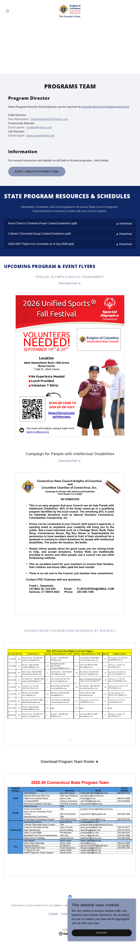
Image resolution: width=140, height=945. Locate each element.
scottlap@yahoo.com (39, 127)
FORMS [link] (53, 914)
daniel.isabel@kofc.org (40, 135)
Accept (101, 932)
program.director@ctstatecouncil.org (105, 106)
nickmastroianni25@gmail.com (49, 119)
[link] (70, 11)
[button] (14, 11)
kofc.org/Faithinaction (37, 171)
